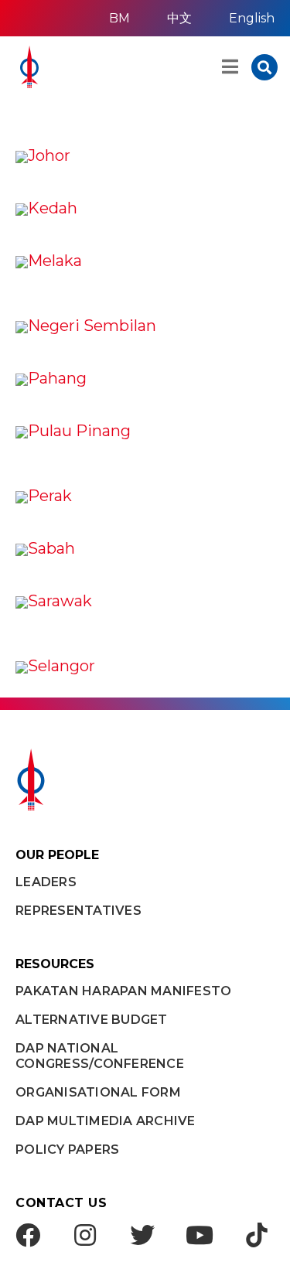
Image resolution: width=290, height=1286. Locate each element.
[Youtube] (199, 1235)
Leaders (46, 882)
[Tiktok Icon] (256, 1235)
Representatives (78, 910)
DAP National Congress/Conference (99, 1056)
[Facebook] (27, 1235)
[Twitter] (142, 1235)
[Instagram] (85, 1235)
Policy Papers (67, 1149)
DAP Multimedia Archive (105, 1121)
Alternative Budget (91, 1019)
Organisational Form (98, 1092)
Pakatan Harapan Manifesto (123, 991)
